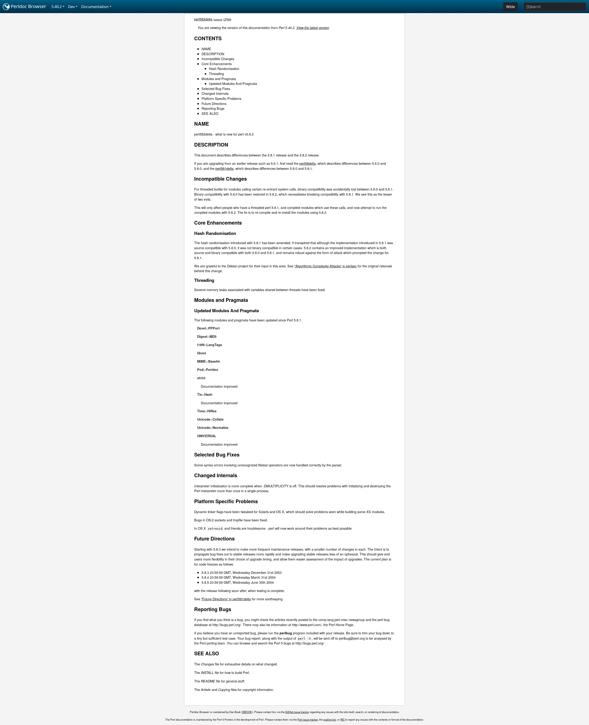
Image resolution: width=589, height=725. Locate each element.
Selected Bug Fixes (216, 88)
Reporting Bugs (213, 108)
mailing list (329, 719)
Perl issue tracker (307, 719)
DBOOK (247, 712)
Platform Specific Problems (221, 98)
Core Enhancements (217, 63)
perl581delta (224, 168)
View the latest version (312, 27)
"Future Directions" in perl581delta (226, 598)
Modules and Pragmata (219, 78)
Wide (510, 6)
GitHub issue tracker (297, 712)
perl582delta (203, 19)
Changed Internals (215, 93)
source (218, 19)
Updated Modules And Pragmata (233, 83)
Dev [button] (71, 6)
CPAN (227, 19)
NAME (206, 48)
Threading (216, 73)
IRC (342, 719)
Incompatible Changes (218, 58)
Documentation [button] (95, 6)
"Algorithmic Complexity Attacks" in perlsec (325, 265)
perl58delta (307, 163)
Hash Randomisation (224, 68)
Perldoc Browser (28, 6)
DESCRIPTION (213, 53)
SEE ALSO (210, 113)
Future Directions (214, 103)
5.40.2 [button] (57, 6)
